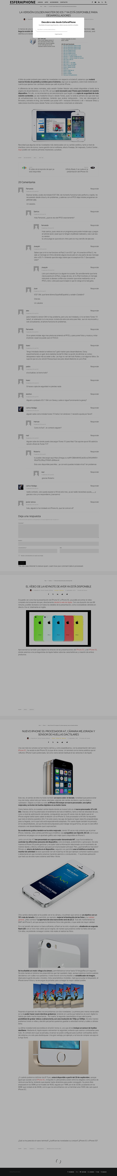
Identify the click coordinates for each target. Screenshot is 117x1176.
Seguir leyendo (58, 34)
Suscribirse (74, 29)
